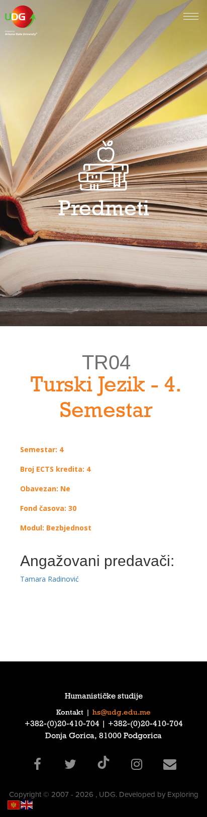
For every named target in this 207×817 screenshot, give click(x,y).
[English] (27, 804)
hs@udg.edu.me (121, 713)
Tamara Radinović (49, 579)
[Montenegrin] (14, 804)
